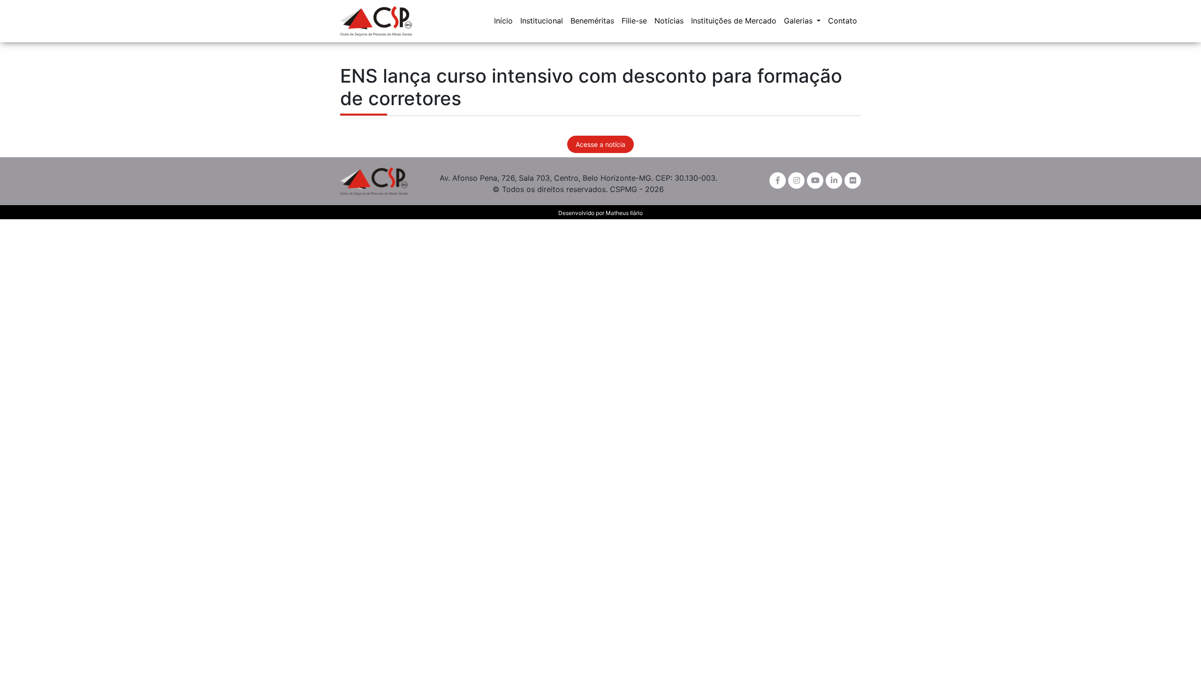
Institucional (541, 20)
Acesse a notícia (600, 144)
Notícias (669, 20)
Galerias (799, 20)
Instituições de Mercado (733, 20)
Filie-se (634, 20)
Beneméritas (592, 20)
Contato (842, 20)
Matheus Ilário (624, 212)
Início (503, 20)
